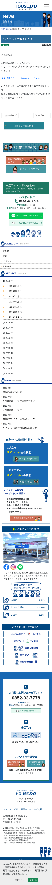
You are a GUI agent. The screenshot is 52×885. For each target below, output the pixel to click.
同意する (33, 880)
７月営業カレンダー (12, 410)
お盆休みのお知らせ (12, 392)
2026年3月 (14, 307)
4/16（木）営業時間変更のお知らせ (20, 428)
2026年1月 (14, 317)
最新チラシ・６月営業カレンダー (19, 418)
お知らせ (7, 266)
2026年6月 (14, 296)
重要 (5, 256)
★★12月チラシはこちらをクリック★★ (20, 78)
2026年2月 (14, 312)
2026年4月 (14, 302)
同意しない (19, 880)
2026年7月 (14, 291)
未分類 (6, 251)
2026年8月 (14, 286)
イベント (7, 261)
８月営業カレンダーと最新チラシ (19, 401)
